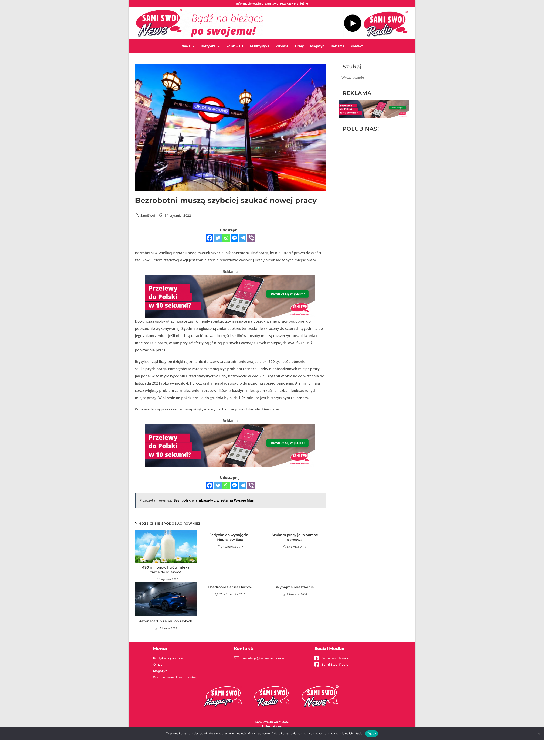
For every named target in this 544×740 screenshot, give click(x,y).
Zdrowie (282, 46)
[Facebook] (209, 238)
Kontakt (357, 46)
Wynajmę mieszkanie (295, 587)
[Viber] (251, 238)
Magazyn (317, 46)
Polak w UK (235, 46)
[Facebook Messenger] (234, 238)
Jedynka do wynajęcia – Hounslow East (230, 537)
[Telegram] (242, 238)
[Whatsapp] (226, 238)
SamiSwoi (147, 216)
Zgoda (371, 733)
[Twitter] (218, 238)
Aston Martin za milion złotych (165, 621)
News (186, 46)
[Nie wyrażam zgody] (539, 734)
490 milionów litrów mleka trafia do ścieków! (166, 569)
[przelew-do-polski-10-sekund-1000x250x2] (230, 296)
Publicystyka (259, 46)
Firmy (299, 46)
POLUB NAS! (361, 129)
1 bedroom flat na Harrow (230, 587)
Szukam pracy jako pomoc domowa (295, 537)
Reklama (337, 46)
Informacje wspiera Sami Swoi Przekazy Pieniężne (272, 3)
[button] (188, 46)
